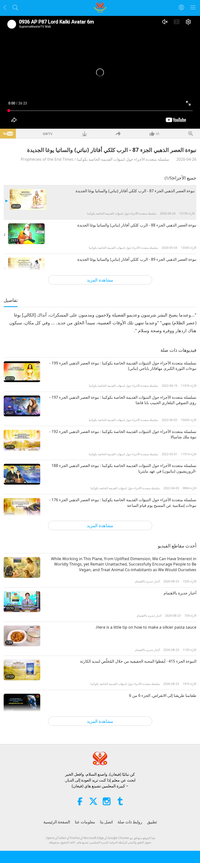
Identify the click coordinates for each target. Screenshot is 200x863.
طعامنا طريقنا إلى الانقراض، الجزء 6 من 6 (162, 695)
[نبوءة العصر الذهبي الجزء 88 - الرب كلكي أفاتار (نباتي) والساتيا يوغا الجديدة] (26, 233)
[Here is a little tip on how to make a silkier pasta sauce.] (22, 635)
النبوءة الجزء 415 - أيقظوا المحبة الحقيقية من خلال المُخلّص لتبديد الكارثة (138, 661)
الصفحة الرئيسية (56, 822)
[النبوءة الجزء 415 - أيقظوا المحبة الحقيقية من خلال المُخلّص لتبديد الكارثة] (22, 669)
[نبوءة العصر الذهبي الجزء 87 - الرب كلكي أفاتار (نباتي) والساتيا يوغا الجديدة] (28, 199)
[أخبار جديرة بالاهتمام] (22, 601)
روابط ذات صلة (130, 822)
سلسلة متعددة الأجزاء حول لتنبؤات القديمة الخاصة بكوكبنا (123, 159)
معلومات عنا (85, 822)
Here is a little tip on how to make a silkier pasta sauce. (145, 627)
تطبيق (152, 822)
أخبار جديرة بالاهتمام (180, 593)
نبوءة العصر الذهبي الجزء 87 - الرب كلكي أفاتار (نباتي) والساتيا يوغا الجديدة (135, 190)
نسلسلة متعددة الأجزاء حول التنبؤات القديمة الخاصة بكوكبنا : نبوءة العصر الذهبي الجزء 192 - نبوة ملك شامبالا (122, 434)
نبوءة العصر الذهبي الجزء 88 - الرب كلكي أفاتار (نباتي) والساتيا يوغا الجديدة (136, 225)
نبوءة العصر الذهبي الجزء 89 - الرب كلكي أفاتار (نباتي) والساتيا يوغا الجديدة (136, 259)
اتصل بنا (106, 822)
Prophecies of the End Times (47, 159)
